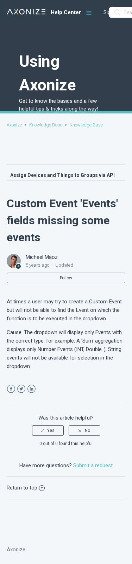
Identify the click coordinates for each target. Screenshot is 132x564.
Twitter (21, 389)
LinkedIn (31, 389)
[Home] (26, 12)
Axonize (14, 124)
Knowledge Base (45, 124)
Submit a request (93, 465)
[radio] (48, 430)
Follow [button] (66, 277)
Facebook (11, 389)
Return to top (22, 488)
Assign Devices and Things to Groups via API (62, 175)
